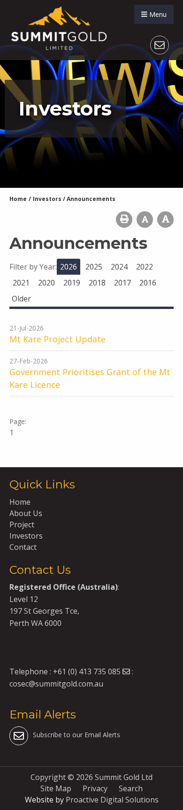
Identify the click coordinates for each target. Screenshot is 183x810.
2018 (97, 283)
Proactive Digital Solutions (112, 800)
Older (21, 298)
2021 (21, 283)
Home (19, 502)
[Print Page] (124, 219)
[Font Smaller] (145, 219)
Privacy (95, 788)
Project (21, 524)
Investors (26, 536)
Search (131, 788)
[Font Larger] (165, 219)
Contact (23, 547)
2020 (46, 283)
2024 (119, 267)
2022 (144, 267)
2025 (93, 267)
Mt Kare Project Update (57, 339)
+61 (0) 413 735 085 (87, 671)
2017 (122, 283)
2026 (68, 267)
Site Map (55, 788)
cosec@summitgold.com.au (56, 684)
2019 (71, 283)
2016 (147, 283)
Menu (157, 14)
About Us (25, 513)
